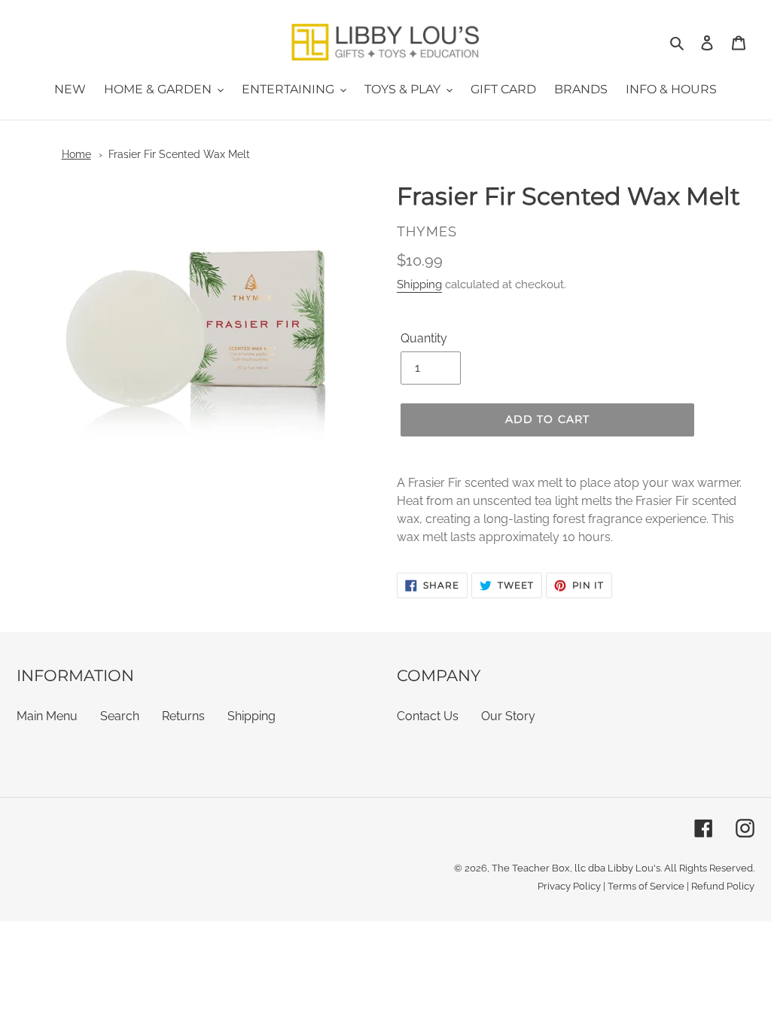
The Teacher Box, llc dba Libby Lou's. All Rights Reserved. (623, 868)
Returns (183, 716)
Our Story (508, 716)
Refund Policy (722, 886)
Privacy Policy (569, 886)
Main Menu (47, 716)
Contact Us (428, 716)
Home (76, 154)
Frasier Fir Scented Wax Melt (179, 154)
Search (119, 716)
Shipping (419, 284)
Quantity (424, 338)
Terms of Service (646, 886)
